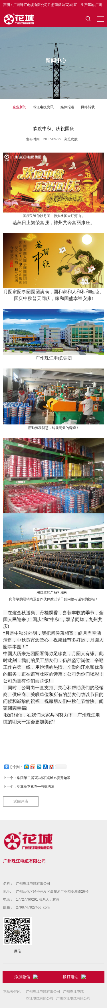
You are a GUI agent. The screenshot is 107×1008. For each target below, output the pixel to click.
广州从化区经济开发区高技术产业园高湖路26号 (52, 892)
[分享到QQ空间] (26, 766)
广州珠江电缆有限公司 (33, 884)
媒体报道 (67, 107)
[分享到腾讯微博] (39, 766)
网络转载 (88, 107)
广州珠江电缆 (73, 992)
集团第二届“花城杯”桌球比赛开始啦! (44, 778)
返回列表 (20, 801)
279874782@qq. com (33, 907)
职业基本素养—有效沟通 (35, 786)
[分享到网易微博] (51, 766)
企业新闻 (19, 107)
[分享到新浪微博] (32, 766)
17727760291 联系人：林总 (37, 899)
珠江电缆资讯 (43, 107)
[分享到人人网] (45, 766)
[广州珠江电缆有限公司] (19, 19)
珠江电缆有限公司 (39, 998)
